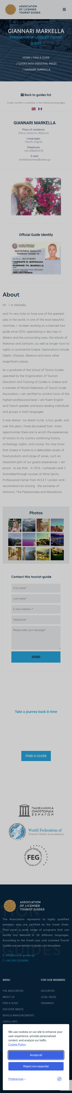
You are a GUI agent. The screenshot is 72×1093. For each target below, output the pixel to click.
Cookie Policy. (17, 1044)
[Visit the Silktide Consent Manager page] (59, 1079)
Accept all (36, 1055)
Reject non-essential (36, 1066)
